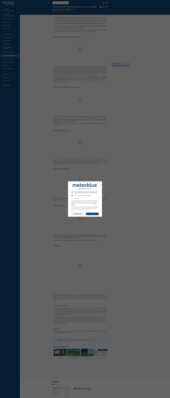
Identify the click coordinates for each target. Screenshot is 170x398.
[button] (85, 198)
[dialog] (85, 199)
